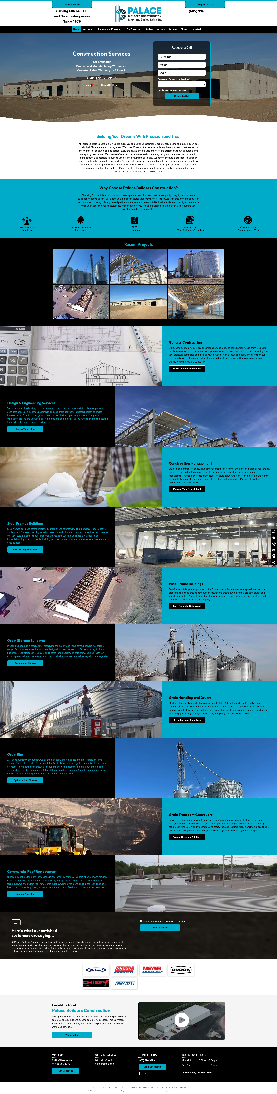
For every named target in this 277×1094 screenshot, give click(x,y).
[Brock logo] (181, 970)
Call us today (135, 171)
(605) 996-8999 (201, 11)
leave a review (117, 948)
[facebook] (140, 1074)
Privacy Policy (96, 1087)
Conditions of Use (134, 1087)
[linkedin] (145, 1074)
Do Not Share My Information (115, 1087)
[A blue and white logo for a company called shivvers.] (124, 983)
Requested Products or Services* (174, 79)
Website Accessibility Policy (176, 1087)
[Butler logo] (96, 970)
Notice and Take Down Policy (153, 1087)
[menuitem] (76, 29)
